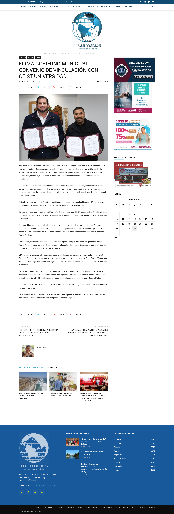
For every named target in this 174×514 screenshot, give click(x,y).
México (42, 7)
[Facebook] (140, 2)
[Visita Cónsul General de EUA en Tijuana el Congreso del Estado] (72, 442)
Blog (44, 507)
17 (117, 224)
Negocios (77, 7)
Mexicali (143, 507)
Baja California (107, 507)
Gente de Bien (103, 7)
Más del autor (54, 368)
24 (117, 228)
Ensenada (151, 507)
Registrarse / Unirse (47, 2)
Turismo (90, 7)
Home (38, 507)
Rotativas (30, 57)
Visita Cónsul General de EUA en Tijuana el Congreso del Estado (93, 441)
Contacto (69, 2)
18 (123, 224)
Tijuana (37, 57)
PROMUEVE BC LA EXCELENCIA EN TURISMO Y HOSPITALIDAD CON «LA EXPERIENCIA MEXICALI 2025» (38, 332)
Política (66, 7)
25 (123, 228)
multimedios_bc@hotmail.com (42, 485)
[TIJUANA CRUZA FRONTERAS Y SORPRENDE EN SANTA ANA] (63, 381)
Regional (54, 7)
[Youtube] (153, 2)
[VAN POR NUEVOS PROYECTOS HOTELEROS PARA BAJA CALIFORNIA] (33, 381)
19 (129, 224)
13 (135, 219)
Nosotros (60, 2)
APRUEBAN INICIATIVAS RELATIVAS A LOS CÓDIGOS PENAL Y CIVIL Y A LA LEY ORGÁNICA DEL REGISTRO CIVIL (87, 332)
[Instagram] (145, 2)
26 (129, 228)
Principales (70, 507)
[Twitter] (149, 2)
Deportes (129, 7)
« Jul (115, 237)
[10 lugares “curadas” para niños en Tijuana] (72, 454)
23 (152, 224)
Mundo (33, 7)
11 (123, 219)
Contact (60, 507)
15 (146, 219)
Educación (29, 54)
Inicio (23, 7)
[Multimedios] (87, 30)
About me (51, 507)
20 (135, 224)
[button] (152, 7)
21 (140, 224)
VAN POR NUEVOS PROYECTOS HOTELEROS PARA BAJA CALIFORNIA (31, 395)
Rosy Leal (25, 81)
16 (152, 219)
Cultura (118, 7)
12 (129, 219)
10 (117, 219)
